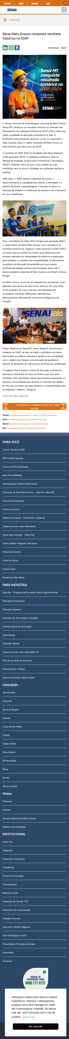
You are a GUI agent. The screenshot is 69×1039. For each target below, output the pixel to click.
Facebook (14, 415)
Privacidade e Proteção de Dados (19, 943)
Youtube (53, 415)
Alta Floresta (9, 692)
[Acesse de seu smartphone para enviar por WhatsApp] (11, 47)
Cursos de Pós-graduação (15, 466)
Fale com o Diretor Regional (16, 926)
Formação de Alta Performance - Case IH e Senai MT (29, 492)
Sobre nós (8, 841)
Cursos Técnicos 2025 (14, 449)
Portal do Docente (12, 551)
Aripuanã (7, 700)
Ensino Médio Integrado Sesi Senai (20, 543)
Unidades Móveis (11, 643)
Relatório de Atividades (14, 826)
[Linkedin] (5, 47)
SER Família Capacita (13, 458)
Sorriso (6, 777)
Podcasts (7, 801)
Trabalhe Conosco (12, 918)
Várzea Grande (10, 786)
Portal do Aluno (10, 560)
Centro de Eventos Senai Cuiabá (18, 677)
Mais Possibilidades (12, 475)
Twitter (44, 415)
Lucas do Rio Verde (12, 726)
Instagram (25, 415)
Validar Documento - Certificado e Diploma (24, 517)
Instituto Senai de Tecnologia (17, 626)
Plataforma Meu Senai (13, 577)
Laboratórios (9, 634)
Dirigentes (8, 850)
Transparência (10, 884)
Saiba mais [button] (28, 1017)
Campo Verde (9, 743)
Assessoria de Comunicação (16, 909)
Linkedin (35, 415)
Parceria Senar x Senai (14, 668)
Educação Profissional (14, 600)
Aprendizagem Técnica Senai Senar (20, 483)
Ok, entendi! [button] (35, 1026)
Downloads (8, 952)
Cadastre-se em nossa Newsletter (19, 526)
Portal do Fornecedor (13, 875)
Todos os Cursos (11, 509)
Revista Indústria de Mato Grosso (19, 818)
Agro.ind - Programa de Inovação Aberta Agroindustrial (30, 592)
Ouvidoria (7, 961)
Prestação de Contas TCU (15, 901)
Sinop (5, 769)
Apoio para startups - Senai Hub (19, 534)
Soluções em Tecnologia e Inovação (20, 617)
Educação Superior (12, 609)
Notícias (15, 19)
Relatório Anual (10, 892)
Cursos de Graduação (13, 500)
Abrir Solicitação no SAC (15, 935)
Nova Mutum (9, 752)
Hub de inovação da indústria (17, 660)
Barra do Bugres (11, 709)
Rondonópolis (9, 760)
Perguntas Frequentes (14, 858)
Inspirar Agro (9, 568)
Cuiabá (6, 735)
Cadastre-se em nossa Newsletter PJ (21, 651)
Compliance (8, 867)
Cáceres (6, 718)
